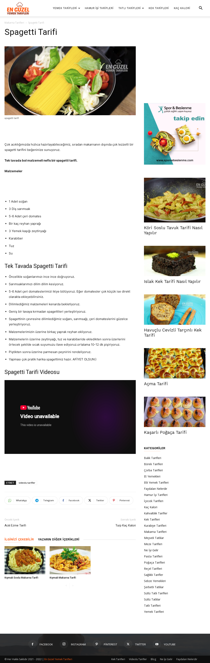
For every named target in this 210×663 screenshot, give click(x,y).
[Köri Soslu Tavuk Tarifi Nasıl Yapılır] (174, 200)
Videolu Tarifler (138, 659)
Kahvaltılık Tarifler (155, 513)
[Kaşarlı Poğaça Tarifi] (174, 412)
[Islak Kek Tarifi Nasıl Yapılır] (174, 261)
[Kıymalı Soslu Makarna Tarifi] (25, 560)
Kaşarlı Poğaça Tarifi (165, 432)
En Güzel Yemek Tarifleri (58, 659)
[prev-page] (66, 585)
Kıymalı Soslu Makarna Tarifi (21, 577)
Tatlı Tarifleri (129, 8)
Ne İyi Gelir (151, 550)
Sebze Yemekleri (155, 581)
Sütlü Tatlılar (152, 599)
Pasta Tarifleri (153, 556)
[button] (200, 8)
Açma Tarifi (156, 383)
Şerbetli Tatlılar (154, 587)
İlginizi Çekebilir (19, 539)
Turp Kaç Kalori (125, 525)
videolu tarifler (27, 482)
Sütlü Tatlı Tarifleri (156, 593)
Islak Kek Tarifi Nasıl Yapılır (172, 281)
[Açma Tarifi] (174, 363)
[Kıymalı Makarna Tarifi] (70, 560)
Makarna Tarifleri (14, 22)
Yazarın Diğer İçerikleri (58, 539)
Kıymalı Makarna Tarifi (63, 577)
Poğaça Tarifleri (154, 562)
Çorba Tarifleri (153, 470)
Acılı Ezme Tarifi (15, 525)
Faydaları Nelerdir (155, 489)
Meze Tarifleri (153, 544)
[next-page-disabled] (72, 585)
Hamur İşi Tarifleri (99, 8)
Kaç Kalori (182, 8)
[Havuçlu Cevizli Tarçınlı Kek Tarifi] (174, 309)
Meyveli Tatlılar (154, 538)
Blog (153, 659)
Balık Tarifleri (152, 458)
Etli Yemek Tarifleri (156, 482)
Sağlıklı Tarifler (153, 575)
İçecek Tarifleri (153, 501)
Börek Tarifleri (153, 464)
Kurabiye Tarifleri (155, 525)
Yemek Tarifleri (65, 8)
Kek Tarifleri (158, 8)
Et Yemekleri (152, 476)
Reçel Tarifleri (153, 569)
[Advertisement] (70, 131)
